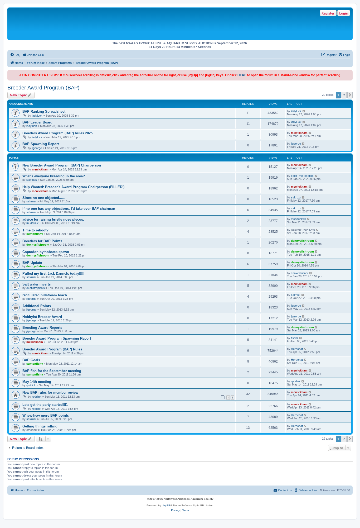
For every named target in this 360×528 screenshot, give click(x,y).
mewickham (299, 132)
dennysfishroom (37, 244)
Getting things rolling (39, 426)
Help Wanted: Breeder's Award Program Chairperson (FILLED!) (73, 187)
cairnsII (295, 294)
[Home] (84, 24)
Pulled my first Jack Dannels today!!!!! (53, 273)
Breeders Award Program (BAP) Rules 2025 (57, 133)
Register (328, 13)
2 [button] (344, 95)
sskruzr (31, 201)
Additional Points (36, 306)
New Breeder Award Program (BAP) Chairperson (61, 165)
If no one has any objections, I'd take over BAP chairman (68, 209)
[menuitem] (15, 55)
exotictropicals (35, 287)
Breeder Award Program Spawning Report (56, 338)
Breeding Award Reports (42, 328)
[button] (350, 95)
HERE (241, 75)
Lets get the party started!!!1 (45, 405)
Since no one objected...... (43, 198)
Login (343, 13)
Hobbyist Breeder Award (42, 317)
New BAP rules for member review (50, 392)
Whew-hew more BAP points (45, 415)
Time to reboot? (35, 230)
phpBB (166, 505)
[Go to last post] (304, 111)
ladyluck (37, 115)
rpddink (31, 385)
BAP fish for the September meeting (51, 371)
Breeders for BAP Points (42, 241)
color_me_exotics (302, 175)
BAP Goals (31, 360)
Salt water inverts (36, 284)
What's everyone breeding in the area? (53, 176)
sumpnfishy (34, 233)
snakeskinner (299, 273)
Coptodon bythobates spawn (45, 252)
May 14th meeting (36, 382)
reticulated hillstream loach (44, 295)
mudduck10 (33, 223)
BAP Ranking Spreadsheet (43, 111)
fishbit (294, 338)
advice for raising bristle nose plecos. (53, 219)
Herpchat (297, 348)
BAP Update (32, 263)
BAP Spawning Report (40, 144)
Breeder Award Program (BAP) (43, 88)
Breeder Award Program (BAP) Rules (52, 349)
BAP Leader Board (37, 122)
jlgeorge (37, 148)
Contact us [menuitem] (285, 490)
